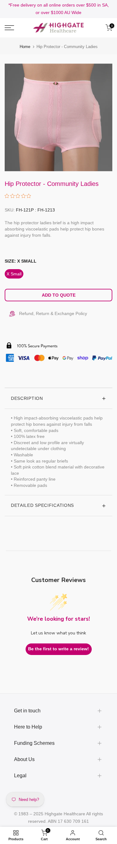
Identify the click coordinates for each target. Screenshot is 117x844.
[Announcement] (58, 9)
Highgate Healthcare (65, 813)
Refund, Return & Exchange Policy (53, 313)
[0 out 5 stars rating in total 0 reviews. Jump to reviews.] (19, 196)
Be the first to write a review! (58, 648)
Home (25, 47)
